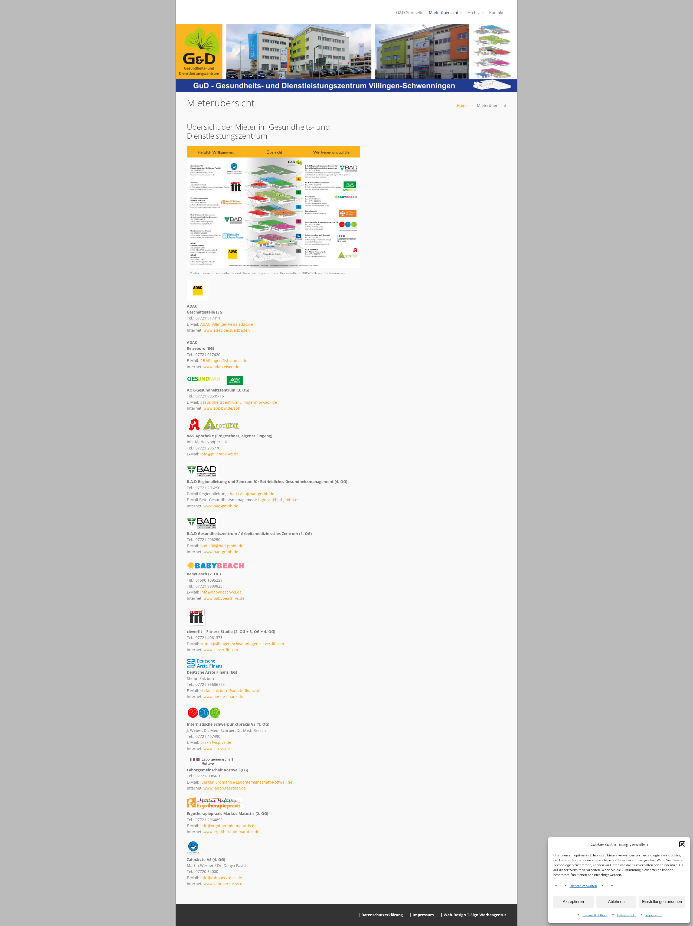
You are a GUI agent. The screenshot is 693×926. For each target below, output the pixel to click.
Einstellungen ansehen (662, 901)
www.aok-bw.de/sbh (222, 408)
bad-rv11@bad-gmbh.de (252, 493)
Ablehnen (616, 901)
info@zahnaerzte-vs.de (221, 877)
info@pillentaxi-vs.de (219, 454)
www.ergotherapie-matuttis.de (231, 831)
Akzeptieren (573, 901)
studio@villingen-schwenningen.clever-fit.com (242, 643)
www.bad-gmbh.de (221, 505)
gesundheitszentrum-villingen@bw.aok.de (238, 402)
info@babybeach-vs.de (221, 592)
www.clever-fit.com (221, 649)
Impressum (653, 915)
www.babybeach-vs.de (224, 598)
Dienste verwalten (583, 885)
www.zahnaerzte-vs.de (224, 883)
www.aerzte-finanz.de (223, 696)
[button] (682, 844)
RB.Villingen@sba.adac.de (223, 360)
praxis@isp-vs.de (215, 742)
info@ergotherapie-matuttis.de (228, 825)
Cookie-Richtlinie (595, 915)
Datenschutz (626, 915)
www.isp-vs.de (217, 748)
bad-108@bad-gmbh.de (221, 545)
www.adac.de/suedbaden (227, 330)
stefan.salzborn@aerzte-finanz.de (230, 690)
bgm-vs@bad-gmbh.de (279, 499)
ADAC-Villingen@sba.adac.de (226, 324)
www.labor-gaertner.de (225, 788)
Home (462, 105)
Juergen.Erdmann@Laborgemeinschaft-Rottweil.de (246, 782)
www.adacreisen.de (221, 366)
